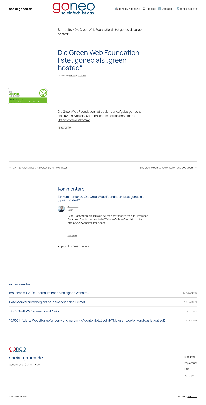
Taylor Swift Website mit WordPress (34, 311)
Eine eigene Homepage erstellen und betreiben (166, 167)
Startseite (65, 29)
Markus (72, 75)
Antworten (72, 235)
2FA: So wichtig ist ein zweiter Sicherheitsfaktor (40, 167)
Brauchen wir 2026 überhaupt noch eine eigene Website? (49, 293)
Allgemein (82, 75)
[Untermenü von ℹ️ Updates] (173, 9)
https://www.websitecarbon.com (86, 222)
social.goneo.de (21, 9)
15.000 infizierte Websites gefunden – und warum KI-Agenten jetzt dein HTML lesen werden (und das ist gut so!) (87, 320)
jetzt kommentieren (75, 246)
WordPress (192, 396)
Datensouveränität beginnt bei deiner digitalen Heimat (47, 302)
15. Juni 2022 (73, 206)
